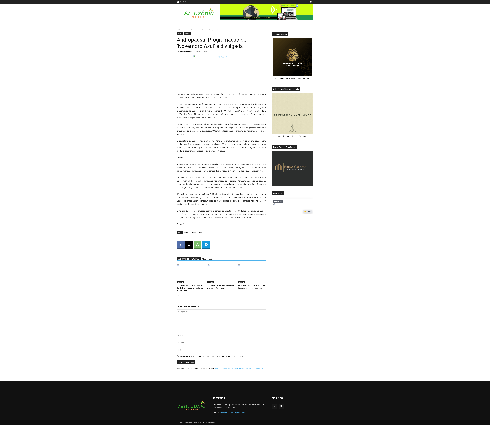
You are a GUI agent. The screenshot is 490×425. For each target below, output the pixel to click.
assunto (186, 232)
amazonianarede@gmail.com (232, 412)
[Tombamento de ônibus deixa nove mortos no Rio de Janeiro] (221, 273)
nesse (194, 232)
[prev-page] (178, 295)
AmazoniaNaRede (186, 51)
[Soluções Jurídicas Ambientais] (292, 133)
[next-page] (182, 295)
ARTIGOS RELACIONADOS (188, 259)
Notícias (186, 30)
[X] (189, 245)
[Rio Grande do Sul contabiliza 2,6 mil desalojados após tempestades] (252, 273)
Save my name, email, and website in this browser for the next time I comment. (212, 356)
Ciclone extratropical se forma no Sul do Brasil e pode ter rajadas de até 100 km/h (190, 287)
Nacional (194, 30)
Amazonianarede (287, 205)
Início (179, 30)
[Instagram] (311, 2)
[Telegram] (206, 245)
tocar (200, 232)
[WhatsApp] (197, 245)
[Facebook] (307, 2)
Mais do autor (207, 259)
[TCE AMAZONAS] (292, 57)
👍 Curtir (307, 211)
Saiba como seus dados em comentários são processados (239, 368)
